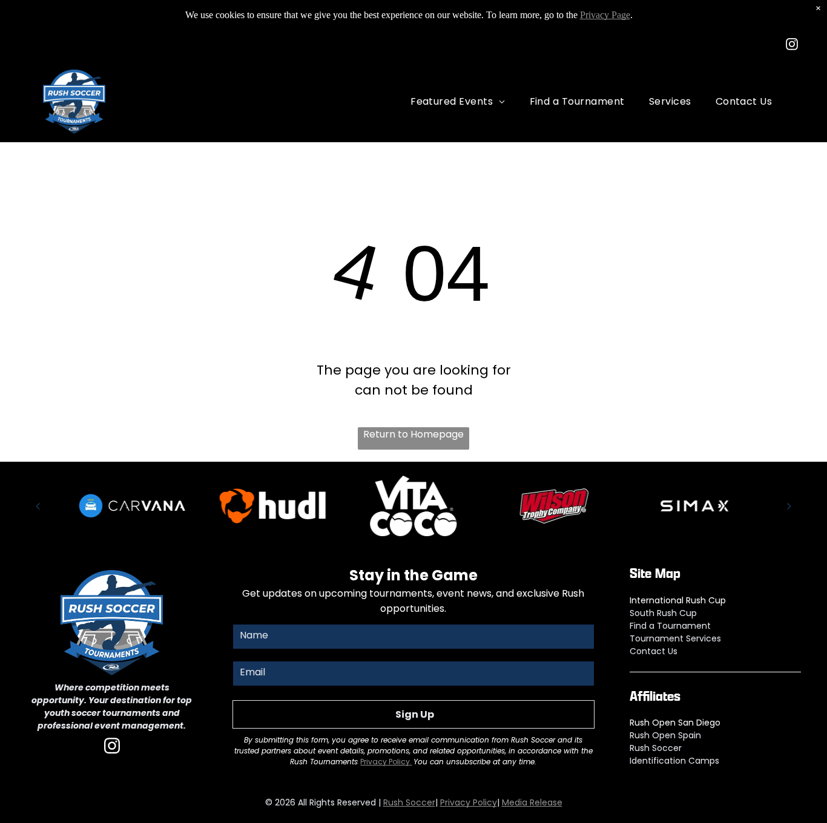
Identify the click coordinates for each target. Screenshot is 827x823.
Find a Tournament (670, 626)
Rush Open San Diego (675, 722)
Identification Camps (674, 761)
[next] (789, 506)
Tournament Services (675, 638)
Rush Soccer (656, 748)
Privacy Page (605, 15)
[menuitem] (457, 101)
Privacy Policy (385, 761)
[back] (38, 506)
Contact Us (653, 651)
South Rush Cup (663, 613)
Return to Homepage (413, 434)
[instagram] (792, 45)
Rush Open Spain (665, 735)
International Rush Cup (678, 600)
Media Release (532, 802)
